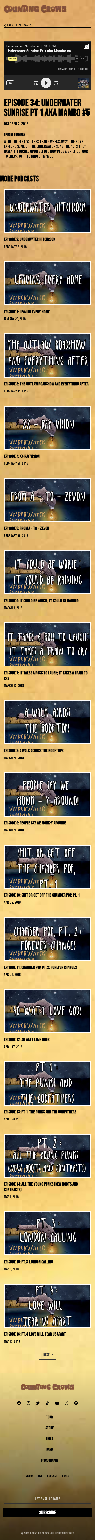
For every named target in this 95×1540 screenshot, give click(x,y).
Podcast (52, 1476)
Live (40, 1476)
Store (49, 1428)
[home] (35, 9)
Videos (29, 1476)
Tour (49, 1417)
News (49, 1438)
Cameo (65, 1476)
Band (49, 1449)
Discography (49, 1460)
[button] (86, 9)
